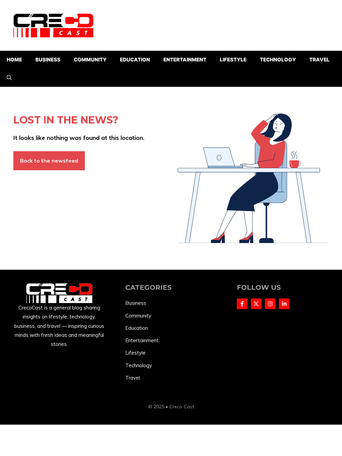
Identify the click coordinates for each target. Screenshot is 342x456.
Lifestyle (233, 59)
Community (90, 59)
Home (14, 59)
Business (47, 59)
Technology (278, 59)
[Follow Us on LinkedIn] (284, 303)
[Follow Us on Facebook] (242, 303)
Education (135, 59)
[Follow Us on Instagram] (270, 303)
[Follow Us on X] (256, 303)
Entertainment (184, 59)
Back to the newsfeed (49, 160)
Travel (319, 59)
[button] (9, 78)
